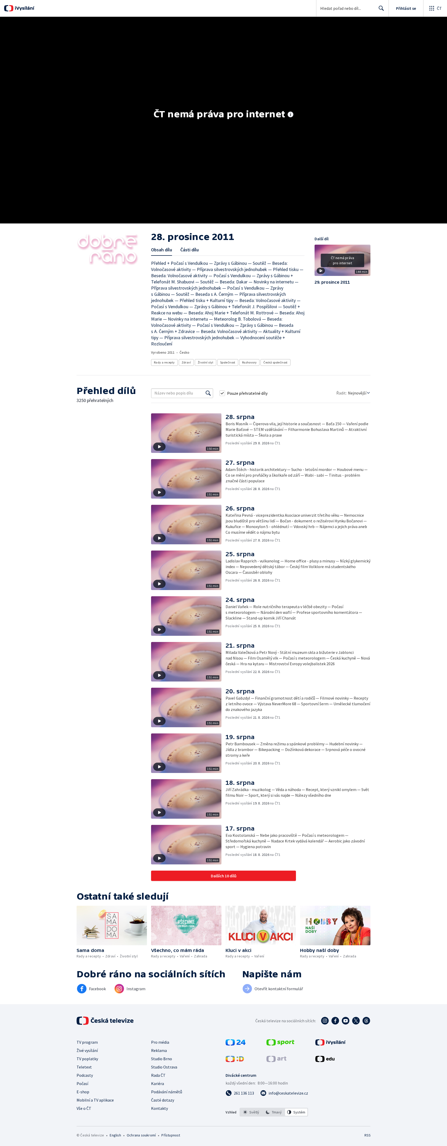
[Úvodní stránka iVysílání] (24, 8)
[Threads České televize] (366, 1021)
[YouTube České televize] (345, 1021)
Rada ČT (158, 1075)
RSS (367, 1135)
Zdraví (186, 362)
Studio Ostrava (164, 1067)
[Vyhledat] (208, 393)
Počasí (82, 1083)
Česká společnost (275, 362)
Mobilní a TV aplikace (95, 1100)
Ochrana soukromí (141, 1135)
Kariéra (157, 1083)
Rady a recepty (164, 362)
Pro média (160, 1042)
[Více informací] (290, 115)
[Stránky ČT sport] (280, 1044)
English (115, 1135)
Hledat (381, 8)
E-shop (83, 1091)
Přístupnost (170, 1135)
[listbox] (274, 1112)
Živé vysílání (87, 1050)
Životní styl (205, 362)
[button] (342, 262)
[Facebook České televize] (335, 1021)
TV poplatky (87, 1058)
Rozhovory (249, 362)
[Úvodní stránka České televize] (106, 1021)
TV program (87, 1042)
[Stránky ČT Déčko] (235, 1060)
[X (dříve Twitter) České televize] (356, 1021)
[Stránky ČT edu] (324, 1060)
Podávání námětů (166, 1091)
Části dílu (189, 250)
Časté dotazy (162, 1100)
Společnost (227, 362)
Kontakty (159, 1108)
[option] (251, 1112)
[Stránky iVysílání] (330, 1044)
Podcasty (85, 1075)
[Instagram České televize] (325, 1021)
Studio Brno (161, 1058)
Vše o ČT (84, 1108)
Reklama (159, 1050)
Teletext (84, 1067)
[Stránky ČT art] (276, 1060)
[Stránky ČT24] (235, 1044)
